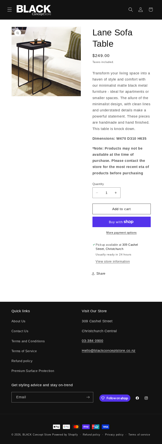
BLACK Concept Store (37, 434)
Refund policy (22, 361)
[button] (10, 10)
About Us (18, 321)
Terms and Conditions (28, 341)
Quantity (98, 184)
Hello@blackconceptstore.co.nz (109, 350)
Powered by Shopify (65, 434)
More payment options (121, 232)
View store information (113, 261)
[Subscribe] (88, 397)
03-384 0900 (92, 341)
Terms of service (139, 434)
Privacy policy (114, 434)
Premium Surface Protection (32, 371)
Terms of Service (24, 351)
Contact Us (19, 331)
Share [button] (100, 273)
